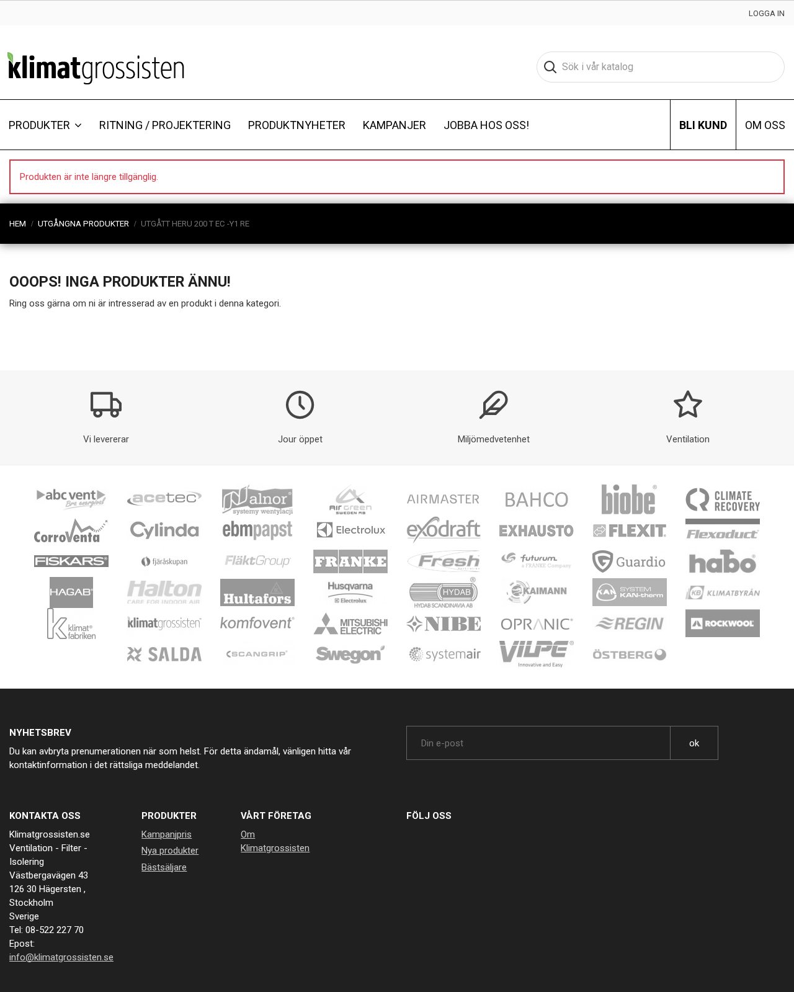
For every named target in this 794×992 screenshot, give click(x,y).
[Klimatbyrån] (722, 591)
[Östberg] (629, 653)
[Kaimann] (536, 591)
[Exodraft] (443, 529)
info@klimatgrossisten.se (61, 957)
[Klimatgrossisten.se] (96, 67)
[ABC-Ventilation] (71, 498)
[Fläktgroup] (257, 560)
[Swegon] (350, 653)
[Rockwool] (722, 622)
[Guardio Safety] (629, 560)
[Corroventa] (71, 529)
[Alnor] (257, 498)
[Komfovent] (257, 622)
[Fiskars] (71, 560)
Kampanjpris (166, 834)
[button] (45, 125)
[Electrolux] (350, 529)
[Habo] (722, 560)
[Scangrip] (257, 653)
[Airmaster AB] (443, 498)
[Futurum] (536, 560)
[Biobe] (629, 498)
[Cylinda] (164, 529)
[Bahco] (536, 498)
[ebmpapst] (257, 529)
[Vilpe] (536, 653)
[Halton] (164, 591)
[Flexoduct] (722, 529)
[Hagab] (71, 591)
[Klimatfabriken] (71, 622)
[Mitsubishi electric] (350, 622)
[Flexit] (629, 529)
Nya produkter (169, 850)
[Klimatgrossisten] (164, 622)
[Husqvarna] (350, 591)
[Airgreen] (350, 498)
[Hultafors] (257, 591)
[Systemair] (443, 653)
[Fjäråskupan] (164, 560)
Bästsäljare (164, 867)
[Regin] (629, 622)
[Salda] (164, 653)
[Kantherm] (629, 591)
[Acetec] (164, 498)
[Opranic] (536, 622)
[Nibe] (443, 622)
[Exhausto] (536, 529)
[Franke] (350, 560)
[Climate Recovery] (722, 498)
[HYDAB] (443, 591)
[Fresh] (443, 560)
